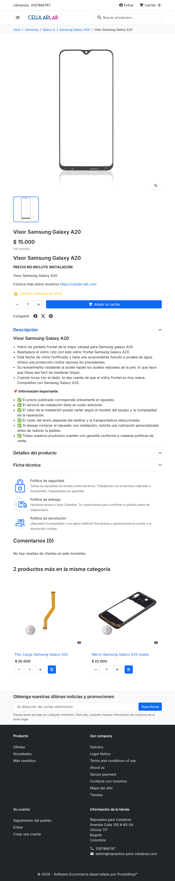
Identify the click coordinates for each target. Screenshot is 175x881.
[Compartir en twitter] (43, 316)
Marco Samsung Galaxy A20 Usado (120, 654)
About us (97, 767)
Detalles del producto (35, 452)
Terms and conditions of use (113, 760)
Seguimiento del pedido (32, 820)
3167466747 (105, 848)
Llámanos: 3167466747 (31, 5)
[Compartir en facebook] (35, 316)
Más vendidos (24, 760)
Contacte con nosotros (108, 781)
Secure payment (103, 774)
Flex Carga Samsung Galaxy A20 (41, 654)
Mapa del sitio (101, 788)
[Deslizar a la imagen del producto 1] (26, 209)
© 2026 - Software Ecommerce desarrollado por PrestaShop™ (87, 874)
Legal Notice (100, 754)
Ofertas (19, 747)
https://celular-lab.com (78, 284)
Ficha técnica (27, 465)
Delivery (96, 747)
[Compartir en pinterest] (50, 316)
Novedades (22, 754)
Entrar (18, 827)
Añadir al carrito (104, 304)
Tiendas (96, 795)
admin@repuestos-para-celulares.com (126, 854)
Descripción (25, 329)
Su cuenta (21, 809)
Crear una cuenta (27, 834)
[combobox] (128, 17)
